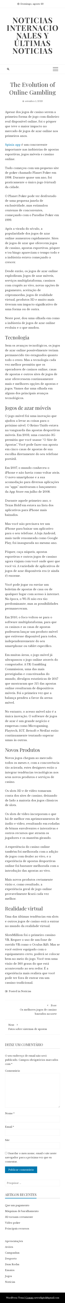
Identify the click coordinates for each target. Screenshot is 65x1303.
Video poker (12, 1222)
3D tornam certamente (19, 1217)
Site (7, 1140)
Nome (9, 1113)
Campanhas (12, 1252)
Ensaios (9, 1270)
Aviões (9, 1246)
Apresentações (14, 1241)
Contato (30, 1298)
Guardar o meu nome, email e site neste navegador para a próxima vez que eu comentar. (30, 1157)
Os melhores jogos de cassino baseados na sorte (38, 1009)
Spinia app (12, 144)
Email (9, 1126)
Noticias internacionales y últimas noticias (32, 35)
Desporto (11, 1258)
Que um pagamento (17, 1205)
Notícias (26, 991)
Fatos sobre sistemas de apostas (27, 1027)
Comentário (12, 1070)
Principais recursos (17, 1228)
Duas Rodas (12, 1264)
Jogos (8, 1276)
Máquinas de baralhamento (22, 1211)
